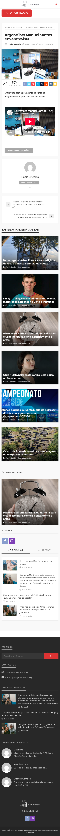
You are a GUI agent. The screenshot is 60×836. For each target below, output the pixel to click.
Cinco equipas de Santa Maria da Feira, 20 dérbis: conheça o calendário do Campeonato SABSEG (29, 413)
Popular (17, 550)
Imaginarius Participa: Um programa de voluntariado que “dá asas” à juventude (37, 610)
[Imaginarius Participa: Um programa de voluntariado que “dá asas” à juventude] (10, 610)
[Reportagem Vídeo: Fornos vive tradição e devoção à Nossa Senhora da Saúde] (30, 253)
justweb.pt (30, 832)
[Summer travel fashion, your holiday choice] (10, 565)
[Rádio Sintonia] (30, 803)
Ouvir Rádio (19, 13)
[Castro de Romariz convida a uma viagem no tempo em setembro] (30, 444)
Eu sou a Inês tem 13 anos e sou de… (30, 767)
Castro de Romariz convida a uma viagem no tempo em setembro (29, 453)
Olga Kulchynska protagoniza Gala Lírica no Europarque (28, 376)
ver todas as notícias (29, 182)
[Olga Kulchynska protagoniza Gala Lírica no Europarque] (30, 367)
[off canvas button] (3, 4)
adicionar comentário (19, 150)
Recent (46, 550)
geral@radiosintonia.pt (22, 677)
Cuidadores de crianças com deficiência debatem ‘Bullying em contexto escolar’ (27, 596)
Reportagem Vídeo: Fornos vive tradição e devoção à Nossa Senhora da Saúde (29, 262)
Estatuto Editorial (30, 811)
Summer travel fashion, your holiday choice (37, 562)
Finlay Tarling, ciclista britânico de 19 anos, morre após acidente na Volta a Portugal (29, 300)
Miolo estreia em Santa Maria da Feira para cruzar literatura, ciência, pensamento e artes (29, 336)
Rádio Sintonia (14, 44)
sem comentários (46, 44)
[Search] (55, 4)
